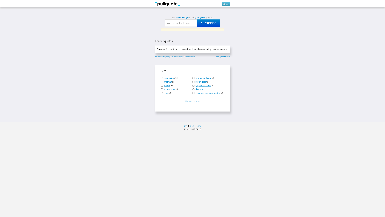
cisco (166, 93)
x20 (170, 78)
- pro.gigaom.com (222, 56)
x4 (170, 89)
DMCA (199, 126)
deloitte (199, 89)
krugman (168, 81)
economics (169, 78)
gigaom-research (203, 85)
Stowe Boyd (182, 17)
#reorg (192, 56)
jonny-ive (200, 17)
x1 (168, 85)
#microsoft (159, 56)
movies (167, 85)
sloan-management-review (208, 93)
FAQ (185, 126)
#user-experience (181, 56)
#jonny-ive (168, 56)
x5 (169, 81)
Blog (192, 126)
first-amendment (204, 78)
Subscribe (208, 23)
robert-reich (201, 81)
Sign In (225, 4)
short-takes (169, 89)
